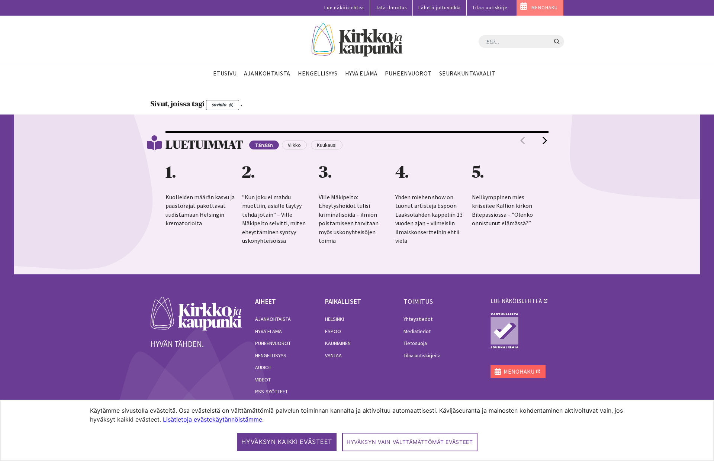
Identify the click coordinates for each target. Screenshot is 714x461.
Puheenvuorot (273, 343)
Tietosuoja (415, 343)
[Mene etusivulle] (196, 313)
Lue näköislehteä (344, 7)
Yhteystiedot (417, 319)
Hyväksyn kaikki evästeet (286, 441)
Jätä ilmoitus (391, 7)
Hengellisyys (270, 355)
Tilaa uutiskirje (489, 7)
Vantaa (333, 355)
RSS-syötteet (271, 391)
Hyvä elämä (268, 331)
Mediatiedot (417, 331)
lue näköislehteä (516, 300)
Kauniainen (338, 343)
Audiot (263, 367)
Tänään (264, 145)
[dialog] (357, 430)
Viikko (294, 145)
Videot (263, 379)
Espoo (333, 331)
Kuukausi (327, 145)
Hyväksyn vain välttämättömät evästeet (410, 442)
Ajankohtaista (273, 319)
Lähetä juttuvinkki (439, 7)
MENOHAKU (544, 7)
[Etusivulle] (357, 40)
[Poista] (231, 105)
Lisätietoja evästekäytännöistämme (212, 419)
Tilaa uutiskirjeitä (422, 355)
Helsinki (334, 319)
